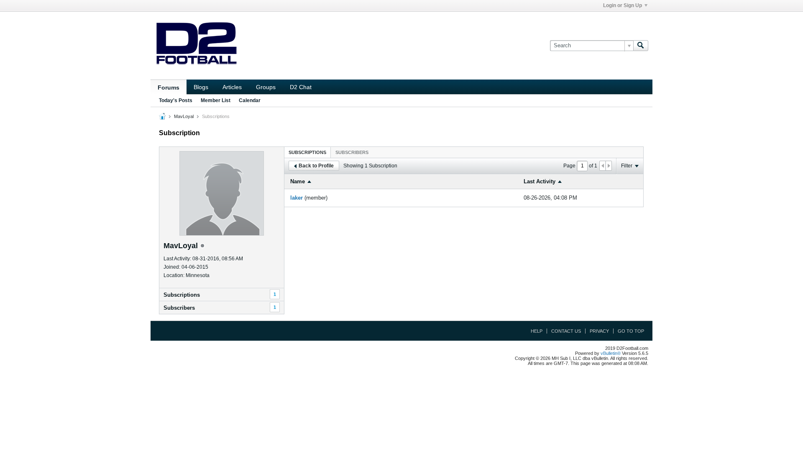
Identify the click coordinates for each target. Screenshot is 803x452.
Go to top (631, 331)
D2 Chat (301, 87)
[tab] (307, 152)
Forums (168, 87)
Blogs (201, 87)
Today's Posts (175, 100)
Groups (266, 87)
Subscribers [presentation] (351, 152)
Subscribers (179, 308)
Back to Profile (316, 166)
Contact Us (566, 331)
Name (297, 181)
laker (296, 198)
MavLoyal (184, 116)
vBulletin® (611, 353)
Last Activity (539, 181)
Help (536, 331)
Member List (215, 100)
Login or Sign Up (622, 5)
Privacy (599, 331)
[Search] (640, 45)
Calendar (250, 100)
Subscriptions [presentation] (307, 152)
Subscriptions (182, 295)
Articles (232, 87)
